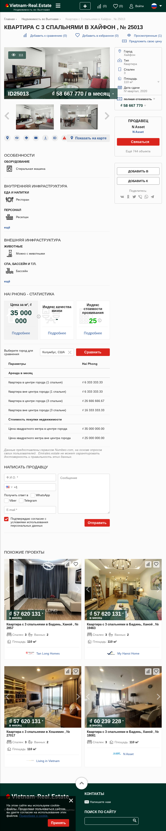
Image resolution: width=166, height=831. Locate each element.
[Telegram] (152, 197)
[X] (134, 197)
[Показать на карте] (7, 138)
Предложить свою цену (145, 41)
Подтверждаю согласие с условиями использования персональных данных (29, 522)
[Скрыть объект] (17, 138)
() (105, 6)
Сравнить (92, 352)
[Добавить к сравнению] (68, 564)
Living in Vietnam (48, 761)
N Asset (138, 132)
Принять (58, 823)
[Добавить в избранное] (76, 564)
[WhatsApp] (146, 197)
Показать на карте (91, 138)
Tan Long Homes (48, 653)
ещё (7, 227)
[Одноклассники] (128, 197)
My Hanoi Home (128, 653)
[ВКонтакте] (122, 197)
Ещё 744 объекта (138, 151)
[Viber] (140, 197)
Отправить (97, 523)
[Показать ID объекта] (55, 138)
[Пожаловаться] (64, 138)
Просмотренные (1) (148, 35)
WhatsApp (43, 495)
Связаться (140, 142)
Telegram (30, 500)
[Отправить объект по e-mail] (36, 138)
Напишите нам (100, 802)
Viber (12, 500)
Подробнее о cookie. (33, 815)
